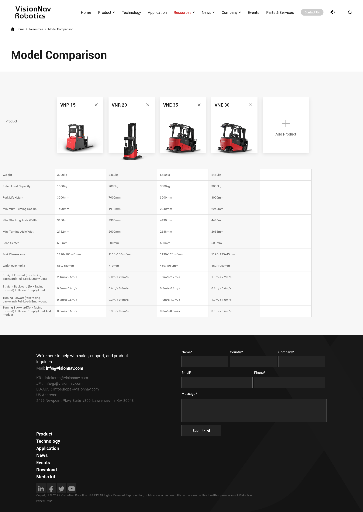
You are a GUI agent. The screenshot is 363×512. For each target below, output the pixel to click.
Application (157, 12)
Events (253, 12)
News (206, 12)
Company (229, 12)
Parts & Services (280, 12)
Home (86, 12)
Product (104, 12)
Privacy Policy (44, 500)
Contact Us (312, 12)
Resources (182, 12)
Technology (131, 12)
